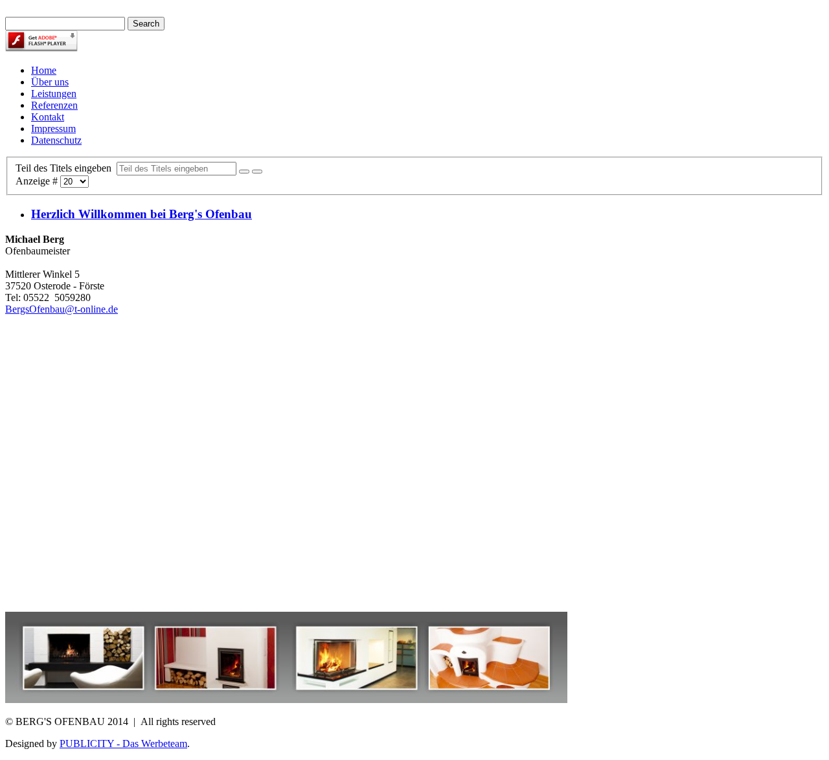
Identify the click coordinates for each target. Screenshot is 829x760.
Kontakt (47, 116)
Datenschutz (56, 140)
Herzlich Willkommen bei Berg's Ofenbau (141, 214)
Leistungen (53, 93)
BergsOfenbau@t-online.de (61, 309)
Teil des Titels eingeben (66, 167)
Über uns (50, 81)
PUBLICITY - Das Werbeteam (123, 743)
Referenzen (54, 105)
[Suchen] (244, 171)
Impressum (53, 128)
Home (43, 70)
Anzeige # (38, 180)
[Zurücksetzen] (257, 171)
